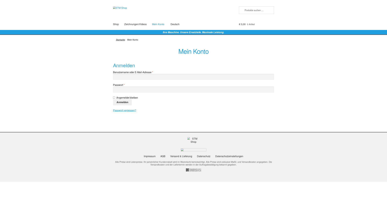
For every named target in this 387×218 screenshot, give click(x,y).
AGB (162, 156)
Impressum (150, 156)
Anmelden (122, 102)
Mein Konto (158, 24)
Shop (116, 24)
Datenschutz (203, 156)
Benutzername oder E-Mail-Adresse (139, 72)
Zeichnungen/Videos (135, 24)
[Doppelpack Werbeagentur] (193, 170)
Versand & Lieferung (181, 156)
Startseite (120, 39)
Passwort (125, 85)
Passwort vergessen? (124, 110)
